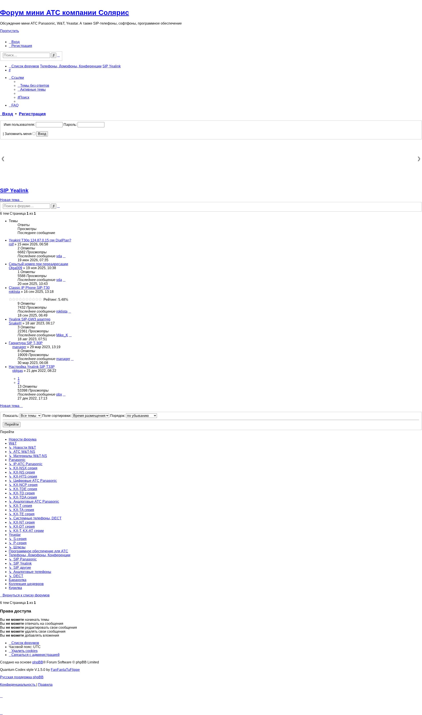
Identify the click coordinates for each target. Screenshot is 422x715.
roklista (14, 292)
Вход (6, 114)
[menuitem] (14, 42)
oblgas (17, 371)
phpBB (37, 662)
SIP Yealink (14, 190)
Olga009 (15, 268)
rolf (11, 244)
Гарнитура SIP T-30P (26, 343)
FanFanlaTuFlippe (65, 670)
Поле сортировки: (57, 416)
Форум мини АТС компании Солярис (64, 12)
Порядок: (118, 416)
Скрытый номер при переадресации (38, 264)
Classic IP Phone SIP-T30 (29, 288)
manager (19, 347)
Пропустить (9, 31)
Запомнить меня (19, 134)
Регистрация (32, 114)
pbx (59, 394)
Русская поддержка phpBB (22, 677)
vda (59, 256)
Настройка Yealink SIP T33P (32, 367)
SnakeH (15, 323)
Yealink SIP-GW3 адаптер (29, 319)
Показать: (11, 416)
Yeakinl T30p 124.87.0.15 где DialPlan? (40, 240)
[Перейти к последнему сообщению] (64, 256)
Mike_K (62, 335)
